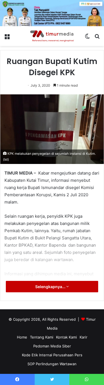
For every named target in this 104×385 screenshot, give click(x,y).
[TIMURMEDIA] (52, 36)
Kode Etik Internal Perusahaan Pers (52, 355)
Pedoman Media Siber (52, 346)
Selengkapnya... (50, 286)
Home (22, 337)
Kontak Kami (66, 337)
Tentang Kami (41, 337)
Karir (83, 337)
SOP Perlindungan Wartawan (52, 364)
